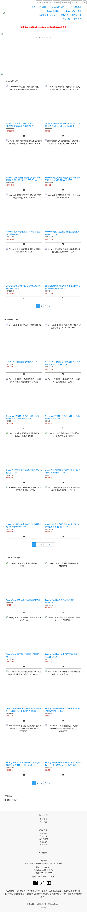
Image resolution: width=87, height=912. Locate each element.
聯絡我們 (77, 18)
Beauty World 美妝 (73, 11)
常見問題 (64, 15)
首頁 (33, 7)
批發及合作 (76, 15)
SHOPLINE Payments (46, 907)
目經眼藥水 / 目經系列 (48, 15)
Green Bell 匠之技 (54, 11)
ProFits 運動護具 (74, 7)
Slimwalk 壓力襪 (57, 7)
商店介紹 (66, 18)
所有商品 (43, 7)
